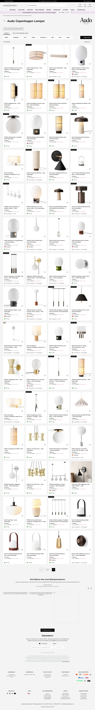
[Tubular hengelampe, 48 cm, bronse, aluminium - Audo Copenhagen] (58, 373)
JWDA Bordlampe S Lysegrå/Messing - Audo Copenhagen (13, 241)
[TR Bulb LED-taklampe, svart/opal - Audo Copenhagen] (13, 131)
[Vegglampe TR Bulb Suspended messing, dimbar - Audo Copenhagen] (36, 269)
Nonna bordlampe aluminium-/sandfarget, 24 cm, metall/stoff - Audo (12, 173)
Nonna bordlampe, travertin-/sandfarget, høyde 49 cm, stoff (36, 346)
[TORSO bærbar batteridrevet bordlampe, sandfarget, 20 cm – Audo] (36, 513)
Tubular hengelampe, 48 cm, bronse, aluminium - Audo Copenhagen (58, 380)
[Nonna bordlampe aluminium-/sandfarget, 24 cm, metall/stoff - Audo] (13, 166)
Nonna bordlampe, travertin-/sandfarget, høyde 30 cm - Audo (13, 415)
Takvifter (30, 10)
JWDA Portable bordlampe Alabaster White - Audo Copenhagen (58, 415)
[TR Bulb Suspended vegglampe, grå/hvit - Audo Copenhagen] (13, 478)
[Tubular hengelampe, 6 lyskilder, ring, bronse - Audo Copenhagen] (13, 269)
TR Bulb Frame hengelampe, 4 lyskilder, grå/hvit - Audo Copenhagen (11, 207)
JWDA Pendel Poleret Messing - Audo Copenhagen (57, 241)
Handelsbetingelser (47, 696)
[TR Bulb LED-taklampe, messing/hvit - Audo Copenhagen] (58, 442)
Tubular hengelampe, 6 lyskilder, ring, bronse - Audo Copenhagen (13, 276)
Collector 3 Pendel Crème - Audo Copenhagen (35, 449)
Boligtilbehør (83, 697)
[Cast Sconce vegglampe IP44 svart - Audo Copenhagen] (58, 166)
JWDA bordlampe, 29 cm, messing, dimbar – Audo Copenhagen (35, 380)
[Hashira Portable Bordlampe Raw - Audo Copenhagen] (58, 131)
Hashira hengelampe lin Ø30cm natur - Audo (13, 449)
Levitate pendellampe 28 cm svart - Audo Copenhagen (81, 310)
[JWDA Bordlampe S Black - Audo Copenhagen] (13, 304)
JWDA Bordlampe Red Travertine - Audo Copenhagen (80, 241)
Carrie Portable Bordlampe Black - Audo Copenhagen (80, 520)
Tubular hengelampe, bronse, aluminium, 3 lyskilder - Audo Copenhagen (34, 415)
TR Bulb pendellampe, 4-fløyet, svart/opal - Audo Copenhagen (57, 485)
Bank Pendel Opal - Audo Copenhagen (10, 520)
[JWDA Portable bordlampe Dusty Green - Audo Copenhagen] (58, 269)
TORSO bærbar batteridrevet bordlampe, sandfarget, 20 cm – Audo (36, 520)
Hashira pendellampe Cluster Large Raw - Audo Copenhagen (36, 104)
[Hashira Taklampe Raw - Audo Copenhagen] (36, 61)
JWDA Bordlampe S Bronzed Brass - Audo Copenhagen (36, 137)
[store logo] (10, 5)
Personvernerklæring (47, 697)
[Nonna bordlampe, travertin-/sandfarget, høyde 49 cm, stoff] (36, 338)
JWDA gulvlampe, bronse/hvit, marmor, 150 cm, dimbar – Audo (80, 449)
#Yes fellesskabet (65, 693)
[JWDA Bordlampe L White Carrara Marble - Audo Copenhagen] (81, 61)
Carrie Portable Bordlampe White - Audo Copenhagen (36, 554)
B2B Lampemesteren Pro (65, 697)
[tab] (7, 37)
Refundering (47, 677)
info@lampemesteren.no (11, 675)
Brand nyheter (65, 696)
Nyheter (65, 10)
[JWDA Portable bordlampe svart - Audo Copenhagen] (58, 338)
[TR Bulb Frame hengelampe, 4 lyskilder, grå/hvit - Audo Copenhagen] (13, 199)
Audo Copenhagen (18, 15)
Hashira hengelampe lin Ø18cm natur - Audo (81, 104)
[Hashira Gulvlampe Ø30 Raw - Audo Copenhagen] (36, 166)
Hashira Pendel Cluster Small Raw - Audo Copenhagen (58, 104)
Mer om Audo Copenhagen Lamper (20, 33)
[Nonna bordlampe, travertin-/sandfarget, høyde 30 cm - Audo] (13, 408)
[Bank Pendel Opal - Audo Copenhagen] (13, 513)
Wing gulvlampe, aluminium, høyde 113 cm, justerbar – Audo (13, 346)
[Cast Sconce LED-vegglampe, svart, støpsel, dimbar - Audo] (81, 478)
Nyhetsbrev (65, 674)
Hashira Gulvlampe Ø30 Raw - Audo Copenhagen (36, 173)
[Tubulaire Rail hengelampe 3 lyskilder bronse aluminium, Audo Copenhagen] (58, 304)
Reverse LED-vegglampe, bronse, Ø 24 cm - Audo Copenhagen (81, 554)
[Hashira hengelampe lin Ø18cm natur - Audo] (81, 96)
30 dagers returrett (65, 675)
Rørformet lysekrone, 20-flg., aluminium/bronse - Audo (79, 346)
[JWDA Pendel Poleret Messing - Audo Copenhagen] (58, 234)
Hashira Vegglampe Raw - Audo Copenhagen (12, 104)
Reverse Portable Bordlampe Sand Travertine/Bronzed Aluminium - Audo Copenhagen (58, 207)
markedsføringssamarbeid (65, 698)
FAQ (11, 677)
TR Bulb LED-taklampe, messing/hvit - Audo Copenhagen (58, 449)
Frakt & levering (47, 674)
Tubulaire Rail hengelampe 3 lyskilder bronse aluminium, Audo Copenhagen (58, 310)
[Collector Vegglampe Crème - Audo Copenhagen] (13, 373)
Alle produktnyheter (83, 698)
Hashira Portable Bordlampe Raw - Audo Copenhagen (58, 137)
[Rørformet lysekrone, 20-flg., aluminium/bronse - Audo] (81, 338)
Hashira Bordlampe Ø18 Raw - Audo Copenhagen (81, 380)
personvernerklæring (66, 661)
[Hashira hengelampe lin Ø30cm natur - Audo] (13, 442)
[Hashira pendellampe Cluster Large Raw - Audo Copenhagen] (36, 96)
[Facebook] (7, 693)
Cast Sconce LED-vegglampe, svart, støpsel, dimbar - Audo (81, 485)
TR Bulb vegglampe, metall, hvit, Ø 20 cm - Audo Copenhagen (80, 276)
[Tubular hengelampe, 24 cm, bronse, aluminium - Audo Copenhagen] (13, 61)
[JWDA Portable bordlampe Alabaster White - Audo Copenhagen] (58, 408)
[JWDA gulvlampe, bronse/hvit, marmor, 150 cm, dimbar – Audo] (81, 442)
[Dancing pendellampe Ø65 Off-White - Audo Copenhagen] (81, 408)
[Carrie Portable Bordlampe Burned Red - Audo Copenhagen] (13, 547)
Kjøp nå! (54, 12)
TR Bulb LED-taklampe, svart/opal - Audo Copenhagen (13, 137)
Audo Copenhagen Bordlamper (13, 28)
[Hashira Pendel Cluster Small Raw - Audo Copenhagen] (58, 96)
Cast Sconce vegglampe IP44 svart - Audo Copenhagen (58, 173)
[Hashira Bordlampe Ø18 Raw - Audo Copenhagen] (81, 373)
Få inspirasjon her (47, 630)
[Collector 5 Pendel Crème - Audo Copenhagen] (36, 478)
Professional (81, 10)
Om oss (47, 693)
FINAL (63, 12)
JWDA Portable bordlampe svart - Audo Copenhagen (57, 346)
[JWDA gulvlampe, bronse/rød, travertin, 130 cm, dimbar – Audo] (36, 304)
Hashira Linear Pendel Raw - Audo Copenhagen (58, 68)
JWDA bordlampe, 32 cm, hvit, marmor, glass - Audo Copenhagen (35, 207)
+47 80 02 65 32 (11, 674)
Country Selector (47, 698)
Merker (12, 15)
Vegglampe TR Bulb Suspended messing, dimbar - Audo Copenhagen (36, 276)
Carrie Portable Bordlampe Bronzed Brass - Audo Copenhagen (81, 173)
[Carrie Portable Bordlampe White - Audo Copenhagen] (36, 547)
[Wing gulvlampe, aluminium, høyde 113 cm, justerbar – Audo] (13, 338)
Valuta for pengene (83, 696)
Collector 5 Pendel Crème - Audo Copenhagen (35, 485)
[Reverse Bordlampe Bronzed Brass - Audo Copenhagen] (81, 131)
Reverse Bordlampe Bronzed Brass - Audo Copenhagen (81, 137)
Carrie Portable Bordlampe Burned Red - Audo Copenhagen (13, 554)
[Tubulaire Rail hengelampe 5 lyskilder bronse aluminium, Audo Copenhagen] (58, 513)
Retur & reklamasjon (47, 675)
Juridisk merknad (47, 694)
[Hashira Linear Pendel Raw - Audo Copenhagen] (58, 61)
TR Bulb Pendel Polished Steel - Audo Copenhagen (35, 241)
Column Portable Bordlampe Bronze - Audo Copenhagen (81, 207)
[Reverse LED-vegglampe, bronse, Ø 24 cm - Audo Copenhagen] (81, 547)
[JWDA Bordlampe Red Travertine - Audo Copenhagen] (81, 234)
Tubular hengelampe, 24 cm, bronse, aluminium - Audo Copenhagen (13, 68)
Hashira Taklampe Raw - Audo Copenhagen (34, 68)
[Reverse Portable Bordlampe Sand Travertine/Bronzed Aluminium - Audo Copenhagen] (58, 199)
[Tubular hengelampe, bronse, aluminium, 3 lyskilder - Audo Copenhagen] (36, 408)
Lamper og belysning (7, 15)
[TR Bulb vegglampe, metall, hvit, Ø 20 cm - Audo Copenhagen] (81, 269)
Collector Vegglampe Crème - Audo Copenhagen (13, 380)
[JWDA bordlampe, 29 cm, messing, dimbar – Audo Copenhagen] (36, 373)
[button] (22, 64)
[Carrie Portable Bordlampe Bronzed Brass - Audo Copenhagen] (81, 166)
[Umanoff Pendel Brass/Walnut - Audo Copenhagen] (58, 547)
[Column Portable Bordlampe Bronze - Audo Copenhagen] (81, 199)
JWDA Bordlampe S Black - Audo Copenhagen (12, 310)
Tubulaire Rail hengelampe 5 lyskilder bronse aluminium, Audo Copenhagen (58, 520)
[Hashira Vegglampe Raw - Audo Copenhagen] (13, 96)
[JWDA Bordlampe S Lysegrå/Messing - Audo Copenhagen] (13, 234)
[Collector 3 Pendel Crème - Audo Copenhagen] (36, 442)
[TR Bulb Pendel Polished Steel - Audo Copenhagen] (36, 234)
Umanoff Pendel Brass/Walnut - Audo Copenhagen (57, 554)
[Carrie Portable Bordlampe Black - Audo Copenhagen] (81, 513)
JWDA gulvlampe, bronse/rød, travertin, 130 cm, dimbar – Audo (35, 310)
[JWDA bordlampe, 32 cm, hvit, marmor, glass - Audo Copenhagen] (36, 199)
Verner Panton (83, 694)
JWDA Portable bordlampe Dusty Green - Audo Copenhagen (57, 276)
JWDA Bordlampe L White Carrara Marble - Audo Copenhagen (80, 68)
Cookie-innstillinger (65, 694)
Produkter (6, 33)
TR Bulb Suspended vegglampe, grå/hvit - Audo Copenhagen (12, 485)
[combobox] (47, 5)
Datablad (76, 74)
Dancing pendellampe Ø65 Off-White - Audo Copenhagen (81, 415)
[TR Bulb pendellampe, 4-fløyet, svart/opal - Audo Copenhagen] (58, 478)
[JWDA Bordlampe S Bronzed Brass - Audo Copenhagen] (36, 131)
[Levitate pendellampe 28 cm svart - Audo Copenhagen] (81, 304)
